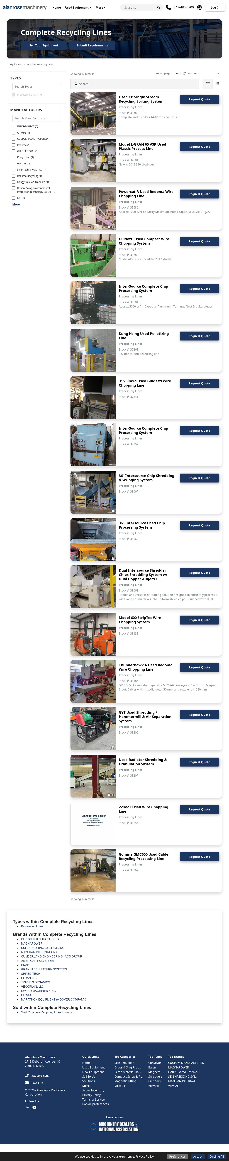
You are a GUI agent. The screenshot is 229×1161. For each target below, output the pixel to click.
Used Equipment (77, 8)
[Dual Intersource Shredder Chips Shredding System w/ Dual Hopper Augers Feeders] (93, 586)
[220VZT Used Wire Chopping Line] (93, 823)
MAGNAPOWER (178, 1067)
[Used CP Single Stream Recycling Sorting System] (93, 113)
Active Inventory (93, 1090)
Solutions (88, 1081)
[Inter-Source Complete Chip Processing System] (93, 302)
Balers (152, 1067)
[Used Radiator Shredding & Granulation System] (93, 776)
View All (119, 1086)
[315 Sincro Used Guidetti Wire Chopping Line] (93, 397)
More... (17, 205)
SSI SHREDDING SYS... (182, 1077)
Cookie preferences (95, 1104)
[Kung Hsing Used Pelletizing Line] (93, 350)
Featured (192, 73)
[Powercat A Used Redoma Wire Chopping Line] (93, 208)
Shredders (155, 1077)
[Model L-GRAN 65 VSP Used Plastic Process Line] (93, 160)
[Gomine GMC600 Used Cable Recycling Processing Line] (93, 870)
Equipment (16, 64)
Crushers (154, 1081)
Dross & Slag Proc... (127, 1067)
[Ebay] (27, 1107)
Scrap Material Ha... (127, 1072)
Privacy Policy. (144, 1156)
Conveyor (154, 1063)
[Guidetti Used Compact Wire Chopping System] (93, 255)
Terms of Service (93, 1099)
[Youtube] (34, 1107)
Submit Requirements (92, 45)
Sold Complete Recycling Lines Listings (46, 1012)
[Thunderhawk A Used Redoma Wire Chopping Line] (93, 681)
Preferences (177, 1156)
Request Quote (199, 99)
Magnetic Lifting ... (126, 1081)
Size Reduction (124, 1063)
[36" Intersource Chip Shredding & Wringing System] (93, 492)
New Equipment (93, 1072)
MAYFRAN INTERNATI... (183, 1081)
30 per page (163, 73)
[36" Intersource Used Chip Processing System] (93, 539)
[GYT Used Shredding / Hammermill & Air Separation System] (93, 728)
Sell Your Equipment (43, 45)
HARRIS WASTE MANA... (183, 1072)
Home (56, 8)
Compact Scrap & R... (128, 1077)
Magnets (154, 1072)
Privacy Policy (91, 1095)
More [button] (99, 8)
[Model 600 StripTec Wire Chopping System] (93, 634)
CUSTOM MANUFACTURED (186, 1063)
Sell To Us (88, 1077)
